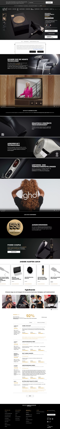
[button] (45, 25)
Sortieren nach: (39, 322)
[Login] (56, 9)
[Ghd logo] (4, 9)
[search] (53, 9)
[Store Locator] (58, 9)
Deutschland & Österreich (51, 410)
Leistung (31, 332)
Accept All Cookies (32, 51)
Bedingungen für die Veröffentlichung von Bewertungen (18, 318)
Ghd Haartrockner (26, 41)
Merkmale (23, 332)
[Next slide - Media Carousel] (59, 302)
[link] (30, 6)
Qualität (39, 332)
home (22, 41)
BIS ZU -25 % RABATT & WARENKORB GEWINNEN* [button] (29, 406)
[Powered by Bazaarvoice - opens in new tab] (54, 309)
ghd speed (17, 64)
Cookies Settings (40, 51)
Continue (49, 2)
